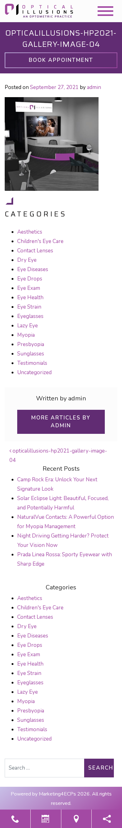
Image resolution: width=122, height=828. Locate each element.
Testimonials (32, 363)
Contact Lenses (35, 250)
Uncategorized (34, 372)
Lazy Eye (27, 325)
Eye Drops (29, 278)
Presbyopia (30, 344)
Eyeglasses (30, 316)
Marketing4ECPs (57, 794)
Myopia (26, 335)
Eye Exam (28, 288)
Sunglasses (30, 353)
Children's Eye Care (40, 241)
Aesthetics (29, 232)
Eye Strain (29, 306)
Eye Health (30, 297)
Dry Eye (27, 260)
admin (94, 87)
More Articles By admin (60, 421)
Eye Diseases (32, 269)
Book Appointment (61, 60)
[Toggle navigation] (105, 11)
